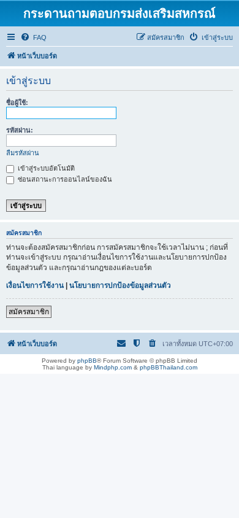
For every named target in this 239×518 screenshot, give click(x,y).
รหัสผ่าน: (19, 130)
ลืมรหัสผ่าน (22, 153)
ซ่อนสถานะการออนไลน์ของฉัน (64, 179)
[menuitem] (33, 37)
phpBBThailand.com (168, 367)
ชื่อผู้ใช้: (17, 102)
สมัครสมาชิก (29, 311)
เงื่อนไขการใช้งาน (35, 285)
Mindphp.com (113, 367)
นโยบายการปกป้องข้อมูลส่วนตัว (120, 285)
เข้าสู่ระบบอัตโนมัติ (45, 168)
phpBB (87, 360)
